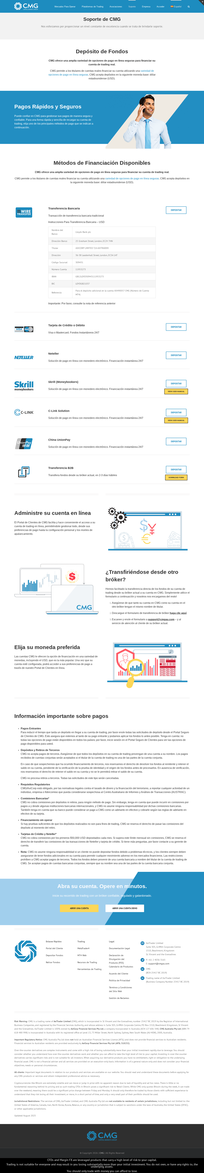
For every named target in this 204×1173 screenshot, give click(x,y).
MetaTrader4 (83, 948)
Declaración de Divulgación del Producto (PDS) (116, 959)
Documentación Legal (119, 948)
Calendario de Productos (121, 966)
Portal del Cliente (54, 948)
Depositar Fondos (54, 955)
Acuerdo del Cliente (118, 973)
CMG (101, 1153)
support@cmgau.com (158, 963)
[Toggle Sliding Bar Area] (201, 3)
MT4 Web (82, 955)
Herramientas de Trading (89, 969)
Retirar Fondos (53, 962)
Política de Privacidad (119, 980)
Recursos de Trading (87, 962)
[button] (189, 6)
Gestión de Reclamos (119, 998)
